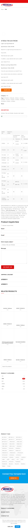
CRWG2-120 (18, 450)
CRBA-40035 (12, 443)
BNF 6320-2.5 (4, 441)
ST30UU (13, 101)
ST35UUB (11, 98)
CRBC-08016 (4, 446)
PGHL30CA (11, 461)
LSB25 (3, 459)
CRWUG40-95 (12, 452)
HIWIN (3, 383)
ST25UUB (3, 101)
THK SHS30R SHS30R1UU (20, 342)
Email (3, 235)
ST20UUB (22, 99)
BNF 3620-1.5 (11, 437)
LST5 (18, 459)
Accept (17, 526)
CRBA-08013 (12, 441)
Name (3, 228)
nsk (2, 376)
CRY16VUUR (20, 452)
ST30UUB (6, 98)
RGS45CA (23, 463)
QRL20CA (11, 463)
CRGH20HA (19, 446)
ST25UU (8, 101)
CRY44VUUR (4, 457)
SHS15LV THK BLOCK (7, 324)
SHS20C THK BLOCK (20, 308)
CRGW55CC (18, 448)
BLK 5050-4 (4, 437)
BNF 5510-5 (4, 439)
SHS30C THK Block (7, 359)
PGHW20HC (18, 461)
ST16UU (12, 99)
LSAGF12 (17, 457)
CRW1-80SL (4, 450)
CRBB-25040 (19, 443)
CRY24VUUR (4, 455)
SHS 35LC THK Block (7, 308)
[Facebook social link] (11, 1)
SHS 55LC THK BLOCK (20, 360)
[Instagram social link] (14, 1)
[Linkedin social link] (10, 104)
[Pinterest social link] (17, 1)
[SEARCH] (25, 366)
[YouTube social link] (16, 1)
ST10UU (21, 98)
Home (2, 9)
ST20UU (17, 99)
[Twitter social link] (12, 1)
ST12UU (8, 99)
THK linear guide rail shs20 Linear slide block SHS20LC (7, 342)
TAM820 (3, 466)
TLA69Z (8, 466)
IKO (2, 381)
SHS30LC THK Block (20, 325)
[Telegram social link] (12, 104)
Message (3, 248)
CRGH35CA (4, 448)
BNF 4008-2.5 (19, 437)
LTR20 (22, 459)
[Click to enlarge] (3, 34)
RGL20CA (17, 463)
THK (6, 9)
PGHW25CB (4, 463)
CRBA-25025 (4, 443)
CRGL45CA (11, 448)
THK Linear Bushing (10, 210)
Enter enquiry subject (7, 241)
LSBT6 (8, 459)
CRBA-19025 (19, 441)
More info (10, 526)
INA (2, 388)
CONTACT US (13, 478)
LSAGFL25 (23, 457)
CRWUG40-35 (5, 452)
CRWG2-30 (11, 450)
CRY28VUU (11, 455)
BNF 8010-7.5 (11, 439)
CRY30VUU (18, 455)
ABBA (3, 386)
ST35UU (17, 98)
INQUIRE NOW (7, 90)
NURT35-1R (4, 461)
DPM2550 (11, 457)
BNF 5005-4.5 (19, 439)
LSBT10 (13, 459)
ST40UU (3, 99)
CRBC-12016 (12, 446)
